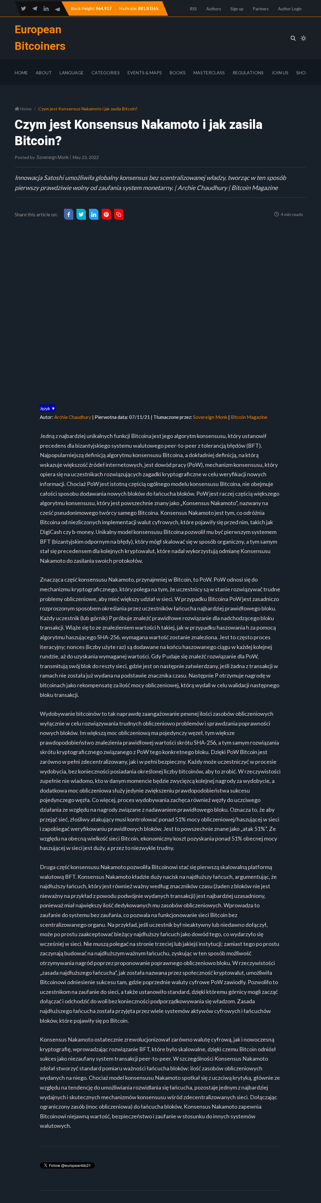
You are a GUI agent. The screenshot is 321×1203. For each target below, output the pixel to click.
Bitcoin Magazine (249, 417)
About (44, 72)
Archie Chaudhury (72, 417)
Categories (106, 72)
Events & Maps (145, 72)
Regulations (248, 72)
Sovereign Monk (53, 157)
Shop (302, 72)
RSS (193, 8)
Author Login (290, 8)
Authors (213, 8)
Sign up (237, 8)
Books (178, 72)
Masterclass (209, 72)
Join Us (279, 72)
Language (72, 72)
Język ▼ (47, 408)
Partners (261, 8)
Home (21, 72)
